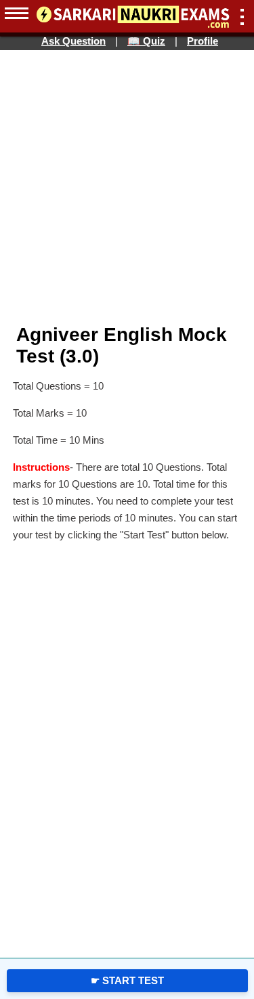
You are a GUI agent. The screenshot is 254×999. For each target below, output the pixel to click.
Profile (202, 41)
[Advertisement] (71, 257)
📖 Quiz (146, 41)
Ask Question (73, 41)
